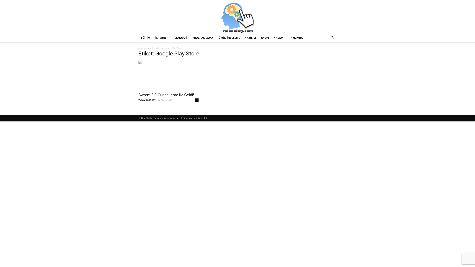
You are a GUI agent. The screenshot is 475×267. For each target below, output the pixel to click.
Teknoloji (180, 37)
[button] (332, 38)
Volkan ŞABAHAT (146, 99)
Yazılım (250, 37)
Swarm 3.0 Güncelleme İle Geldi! (166, 95)
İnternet (161, 37)
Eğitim (145, 37)
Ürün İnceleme (229, 37)
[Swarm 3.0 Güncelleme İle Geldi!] (168, 75)
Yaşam (278, 37)
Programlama (202, 37)
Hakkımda (296, 37)
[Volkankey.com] (237, 16)
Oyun (265, 37)
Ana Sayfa (143, 48)
